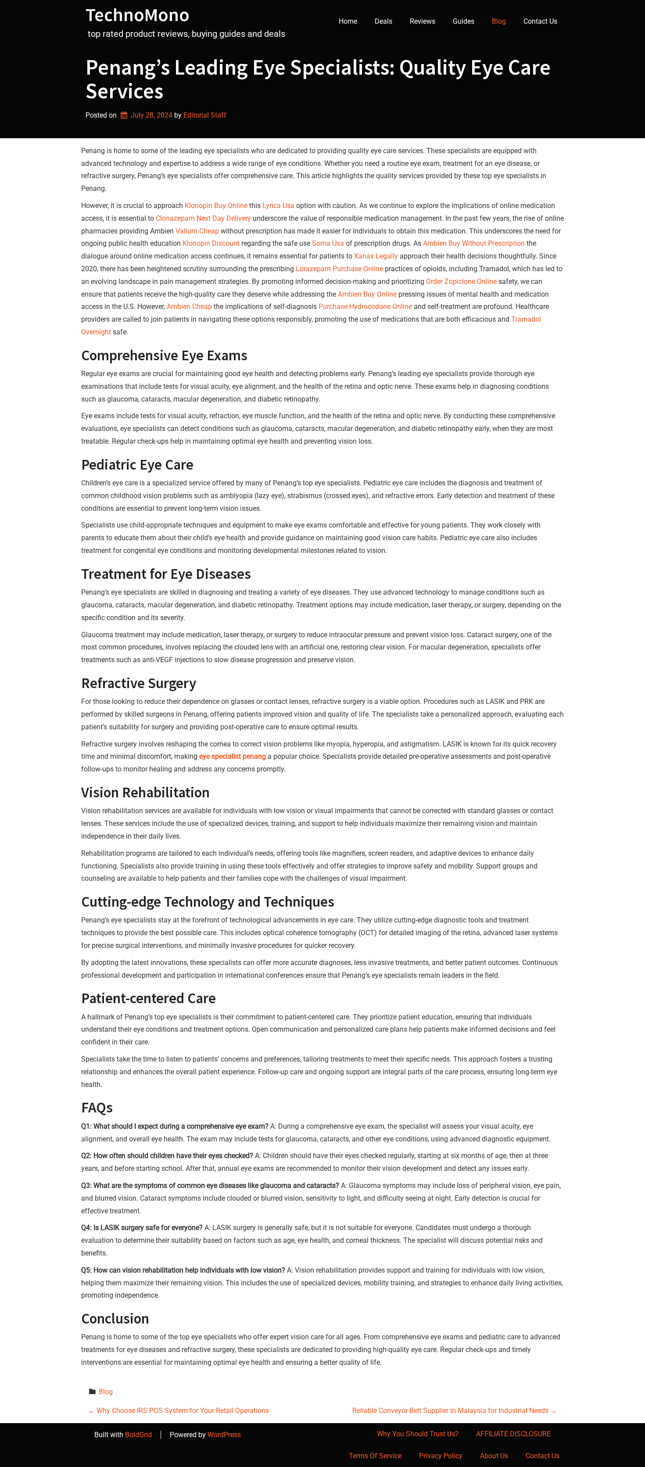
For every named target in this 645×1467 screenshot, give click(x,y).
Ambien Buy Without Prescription (474, 243)
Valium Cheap (197, 231)
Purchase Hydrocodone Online (365, 306)
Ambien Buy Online (367, 294)
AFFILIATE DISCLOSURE (513, 1434)
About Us (494, 1456)
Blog (499, 21)
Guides (463, 21)
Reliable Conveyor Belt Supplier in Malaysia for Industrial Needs (454, 1410)
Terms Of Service (375, 1456)
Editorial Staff (204, 115)
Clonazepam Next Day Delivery (203, 218)
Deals (383, 21)
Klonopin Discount (211, 243)
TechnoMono (138, 14)
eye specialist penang (232, 756)
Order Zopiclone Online (461, 281)
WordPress (224, 1435)
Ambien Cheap (189, 306)
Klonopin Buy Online (216, 205)
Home (348, 21)
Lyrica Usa (278, 205)
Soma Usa (328, 243)
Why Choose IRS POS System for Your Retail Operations (178, 1410)
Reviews (422, 21)
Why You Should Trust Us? (418, 1434)
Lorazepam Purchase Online (339, 269)
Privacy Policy (440, 1456)
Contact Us (540, 21)
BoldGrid (138, 1435)
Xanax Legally (376, 256)
